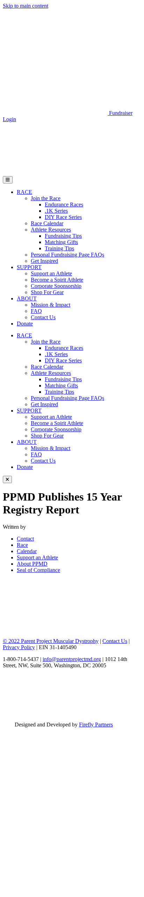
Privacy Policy (19, 647)
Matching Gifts (61, 242)
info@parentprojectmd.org (72, 659)
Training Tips (59, 248)
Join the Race (45, 198)
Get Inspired (44, 261)
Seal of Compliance (38, 570)
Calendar (27, 551)
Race (22, 545)
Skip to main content (25, 6)
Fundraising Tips (63, 236)
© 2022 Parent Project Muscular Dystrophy (51, 641)
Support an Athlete (51, 273)
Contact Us (43, 317)
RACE (24, 192)
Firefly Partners (96, 724)
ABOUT (27, 298)
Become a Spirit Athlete (57, 280)
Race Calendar (47, 223)
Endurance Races (64, 204)
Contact (25, 539)
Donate (25, 323)
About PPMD (32, 564)
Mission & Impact (50, 305)
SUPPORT (29, 267)
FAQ (36, 311)
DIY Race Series (63, 217)
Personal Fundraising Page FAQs (67, 255)
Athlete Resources (51, 230)
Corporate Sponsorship (56, 286)
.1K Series (56, 211)
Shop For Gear (47, 292)
